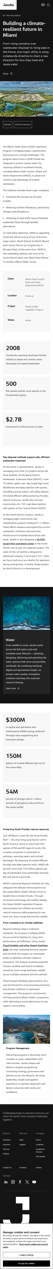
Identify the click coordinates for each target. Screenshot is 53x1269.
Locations (39, 1144)
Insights (22, 1144)
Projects (6, 1154)
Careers (39, 1167)
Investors (22, 1167)
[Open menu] (43, 4)
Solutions (6, 1144)
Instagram (13, 1182)
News (21, 1140)
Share (5, 73)
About (38, 1140)
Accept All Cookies (26, 1263)
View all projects (13, 15)
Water (10, 640)
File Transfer (40, 1156)
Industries (6, 1140)
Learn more (11, 688)
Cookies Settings (26, 1255)
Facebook (20, 1182)
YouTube (34, 1182)
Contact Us (7, 1167)
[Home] (8, 5)
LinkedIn (6, 1182)
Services (6, 1149)
